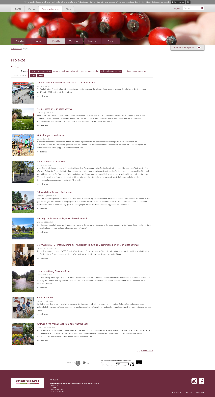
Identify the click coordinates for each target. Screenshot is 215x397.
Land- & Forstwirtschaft (70, 71)
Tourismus (92, 41)
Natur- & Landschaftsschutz (41, 71)
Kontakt (200, 393)
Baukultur (56, 71)
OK (188, 2)
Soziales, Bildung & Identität (111, 71)
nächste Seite (147, 350)
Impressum (176, 393)
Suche (189, 393)
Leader (40, 75)
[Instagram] (194, 381)
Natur (110, 41)
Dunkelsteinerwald (16, 49)
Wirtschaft (74, 41)
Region (38, 41)
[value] (202, 8)
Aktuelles (20, 41)
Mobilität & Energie (130, 71)
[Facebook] (201, 381)
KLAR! (33, 75)
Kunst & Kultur (93, 71)
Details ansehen (178, 2)
